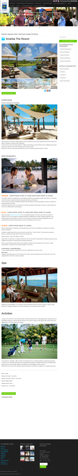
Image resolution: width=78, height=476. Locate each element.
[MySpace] (52, 91)
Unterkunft (38, 3)
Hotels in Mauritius (64, 52)
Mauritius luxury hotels (15, 215)
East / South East (64, 69)
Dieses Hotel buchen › (9, 93)
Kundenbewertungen (27, 6)
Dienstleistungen (47, 3)
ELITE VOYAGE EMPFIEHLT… (60, 3)
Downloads (3, 455)
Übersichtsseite (4, 464)
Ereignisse (3, 453)
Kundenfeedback (4, 451)
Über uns (3, 448)
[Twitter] (45, 91)
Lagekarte (3, 457)
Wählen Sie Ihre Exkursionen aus (25, 3)
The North (62, 75)
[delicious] (54, 91)
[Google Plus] (47, 91)
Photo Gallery (26, 444)
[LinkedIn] (56, 91)
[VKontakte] (49, 91)
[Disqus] (29, 418)
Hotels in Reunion (64, 55)
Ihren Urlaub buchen (39, 6)
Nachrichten (3, 462)
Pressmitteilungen (5, 460)
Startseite (12, 3)
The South (62, 77)
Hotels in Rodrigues (65, 58)
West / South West (64, 81)
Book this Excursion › (68, 41)
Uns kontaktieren (4, 450)
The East (62, 71)
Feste (2, 458)
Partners (12, 6)
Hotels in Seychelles (65, 61)
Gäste (69, 3)
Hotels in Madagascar (65, 49)
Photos (18, 6)
